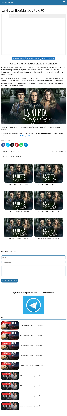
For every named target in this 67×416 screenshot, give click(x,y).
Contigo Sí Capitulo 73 (57, 151)
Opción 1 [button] (5, 16)
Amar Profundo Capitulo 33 (11, 151)
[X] (12, 145)
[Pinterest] (17, 145)
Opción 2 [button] (12, 16)
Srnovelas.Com (7, 2)
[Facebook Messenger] (8, 145)
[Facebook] (3, 145)
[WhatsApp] (21, 145)
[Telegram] (26, 145)
